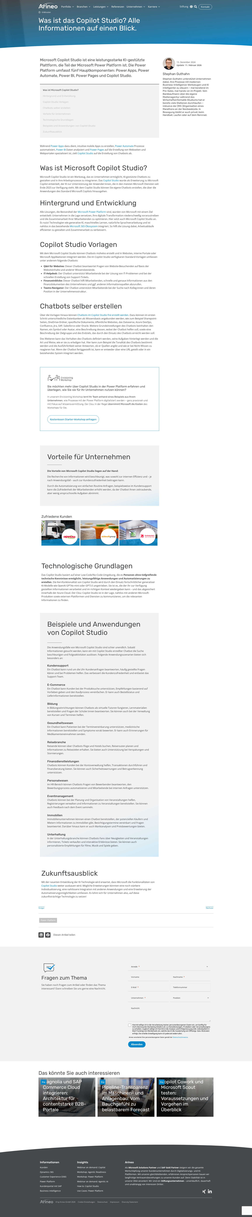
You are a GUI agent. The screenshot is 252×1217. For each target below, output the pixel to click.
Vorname (135, 977)
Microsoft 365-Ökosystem (84, 226)
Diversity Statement (130, 1202)
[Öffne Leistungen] (107, 6)
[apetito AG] (60, 533)
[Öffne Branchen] (89, 6)
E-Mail (133, 987)
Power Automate (124, 146)
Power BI (61, 149)
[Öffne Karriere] (159, 6)
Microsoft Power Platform (92, 211)
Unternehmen (137, 998)
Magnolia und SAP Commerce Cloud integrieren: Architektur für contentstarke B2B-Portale (64, 1095)
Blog (43, 1082)
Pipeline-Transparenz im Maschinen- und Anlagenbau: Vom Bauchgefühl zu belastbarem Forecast (126, 1098)
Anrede (134, 966)
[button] (41, 935)
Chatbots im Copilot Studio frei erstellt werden (102, 315)
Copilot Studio (85, 153)
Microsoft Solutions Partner (142, 1167)
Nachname (178, 977)
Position (176, 998)
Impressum (114, 1202)
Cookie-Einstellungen (86, 1202)
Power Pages (97, 149)
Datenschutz (102, 1202)
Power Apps (57, 146)
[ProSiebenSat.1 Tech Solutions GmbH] (138, 533)
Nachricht (135, 1008)
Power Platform (48, 920)
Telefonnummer (180, 987)
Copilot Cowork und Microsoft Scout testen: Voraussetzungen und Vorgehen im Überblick (184, 1095)
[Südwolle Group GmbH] (99, 533)
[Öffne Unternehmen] (144, 6)
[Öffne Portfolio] (73, 6)
